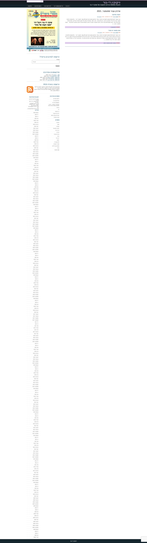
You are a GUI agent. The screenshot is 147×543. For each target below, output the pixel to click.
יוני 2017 (36, 323)
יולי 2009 (36, 507)
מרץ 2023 (36, 190)
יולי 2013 (36, 413)
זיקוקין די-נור (111, 2)
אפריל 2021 (36, 235)
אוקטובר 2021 (35, 224)
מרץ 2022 (36, 214)
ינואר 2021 (36, 241)
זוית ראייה (57, 130)
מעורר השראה (56, 144)
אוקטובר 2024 (35, 153)
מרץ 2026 (36, 122)
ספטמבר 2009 (35, 503)
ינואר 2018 (36, 312)
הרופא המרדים (56, 98)
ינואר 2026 (36, 126)
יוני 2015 (36, 368)
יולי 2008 (36, 531)
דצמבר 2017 (35, 314)
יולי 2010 (36, 484)
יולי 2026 (36, 114)
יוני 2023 (36, 185)
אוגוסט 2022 (35, 204)
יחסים (105, 42)
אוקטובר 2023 (35, 177)
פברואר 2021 (35, 239)
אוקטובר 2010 (35, 478)
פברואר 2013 (35, 423)
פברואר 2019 (35, 286)
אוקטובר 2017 (35, 318)
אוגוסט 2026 (35, 112)
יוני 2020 (36, 255)
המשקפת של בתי (55, 102)
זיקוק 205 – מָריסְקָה (54, 78)
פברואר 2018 (35, 310)
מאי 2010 (36, 488)
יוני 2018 (36, 302)
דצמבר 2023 (35, 173)
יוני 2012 (36, 439)
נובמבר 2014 (35, 382)
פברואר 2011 (35, 470)
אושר (58, 124)
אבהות (57, 122)
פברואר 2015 (35, 376)
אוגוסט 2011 (35, 458)
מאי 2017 (36, 325)
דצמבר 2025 (35, 128)
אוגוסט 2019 (35, 275)
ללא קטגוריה (113, 27)
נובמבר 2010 (35, 476)
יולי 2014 (36, 390)
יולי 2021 (36, 230)
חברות (58, 132)
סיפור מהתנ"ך (56, 117)
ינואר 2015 (36, 378)
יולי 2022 (36, 206)
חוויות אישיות (56, 134)
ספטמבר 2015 (35, 363)
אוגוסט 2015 (35, 365)
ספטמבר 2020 (35, 249)
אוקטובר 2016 (35, 339)
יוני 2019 (36, 278)
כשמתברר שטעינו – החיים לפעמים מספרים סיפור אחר (53, 105)
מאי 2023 (36, 186)
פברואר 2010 (35, 494)
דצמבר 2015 (35, 357)
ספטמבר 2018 (35, 296)
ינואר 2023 (36, 194)
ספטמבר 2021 (35, 226)
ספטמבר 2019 (35, 273)
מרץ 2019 (36, 284)
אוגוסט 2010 (35, 482)
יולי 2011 (36, 460)
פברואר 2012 (35, 447)
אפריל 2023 (36, 188)
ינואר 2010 (36, 496)
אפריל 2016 (36, 349)
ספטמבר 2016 (35, 341)
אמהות (114, 42)
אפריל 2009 (36, 513)
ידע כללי (57, 138)
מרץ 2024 (36, 167)
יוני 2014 (36, 392)
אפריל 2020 (36, 259)
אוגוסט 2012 (35, 435)
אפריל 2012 (36, 443)
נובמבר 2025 (35, 130)
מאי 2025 (36, 140)
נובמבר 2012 (35, 429)
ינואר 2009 (36, 519)
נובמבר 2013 (35, 406)
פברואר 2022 (35, 216)
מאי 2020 (36, 257)
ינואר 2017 (36, 333)
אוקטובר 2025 (35, 132)
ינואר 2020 (36, 265)
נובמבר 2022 (35, 198)
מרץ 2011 (36, 468)
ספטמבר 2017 (35, 320)
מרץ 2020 (36, 261)
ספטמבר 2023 (35, 179)
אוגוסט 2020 (35, 251)
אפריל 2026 (36, 120)
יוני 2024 (36, 161)
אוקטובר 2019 (35, 271)
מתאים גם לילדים (55, 145)
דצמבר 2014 (35, 380)
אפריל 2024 (36, 165)
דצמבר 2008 (35, 521)
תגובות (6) (99, 16)
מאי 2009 (36, 511)
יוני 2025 (36, 138)
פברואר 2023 (35, 192)
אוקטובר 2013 (35, 408)
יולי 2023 (36, 183)
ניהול (58, 147)
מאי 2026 (36, 118)
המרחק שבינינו (56, 100)
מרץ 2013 (36, 421)
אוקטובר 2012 (35, 431)
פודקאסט (30, 6)
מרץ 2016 (36, 351)
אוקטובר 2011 (35, 455)
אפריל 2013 (36, 419)
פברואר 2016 (35, 353)
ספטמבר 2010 (35, 480)
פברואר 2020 (35, 263)
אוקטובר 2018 (35, 294)
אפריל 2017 (36, 327)
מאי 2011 (36, 464)
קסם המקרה (56, 149)
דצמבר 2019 (35, 267)
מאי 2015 (36, 370)
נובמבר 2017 (35, 316)
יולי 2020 (36, 253)
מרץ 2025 (36, 143)
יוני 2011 (36, 462)
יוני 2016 (36, 345)
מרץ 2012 (36, 445)
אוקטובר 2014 (35, 384)
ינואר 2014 (36, 402)
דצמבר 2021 (35, 220)
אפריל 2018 (36, 306)
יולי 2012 (36, 437)
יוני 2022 (36, 208)
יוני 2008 (36, 533)
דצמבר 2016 (35, 335)
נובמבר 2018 (35, 292)
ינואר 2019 (36, 288)
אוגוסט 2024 (35, 157)
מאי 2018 (36, 304)
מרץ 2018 (36, 308)
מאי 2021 (36, 233)
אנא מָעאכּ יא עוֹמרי (114, 30)
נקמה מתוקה (116, 14)
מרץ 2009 (36, 515)
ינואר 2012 (36, 449)
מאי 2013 (36, 417)
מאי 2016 (36, 347)
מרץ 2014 (36, 398)
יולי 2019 (36, 276)
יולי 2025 (36, 136)
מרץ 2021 (36, 237)
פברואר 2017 (35, 331)
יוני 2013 (36, 415)
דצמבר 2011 (35, 451)
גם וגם (58, 107)
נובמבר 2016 (35, 337)
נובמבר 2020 (35, 245)
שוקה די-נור (115, 16)
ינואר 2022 (36, 218)
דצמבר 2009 (35, 498)
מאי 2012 (36, 441)
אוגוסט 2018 (35, 298)
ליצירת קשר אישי (47, 6)
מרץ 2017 (36, 329)
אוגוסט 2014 (35, 388)
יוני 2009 (36, 509)
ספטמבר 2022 (35, 202)
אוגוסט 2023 (35, 181)
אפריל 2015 (36, 372)
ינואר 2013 (36, 425)
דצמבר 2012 (35, 427)
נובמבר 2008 (35, 523)
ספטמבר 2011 (35, 457)
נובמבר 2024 (35, 151)
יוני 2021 (36, 231)
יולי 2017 (36, 321)
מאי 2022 (36, 210)
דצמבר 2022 (35, 196)
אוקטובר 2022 (35, 200)
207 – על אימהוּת (55, 76)
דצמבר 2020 (35, 243)
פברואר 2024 (35, 169)
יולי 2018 (36, 300)
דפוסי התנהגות (109, 42)
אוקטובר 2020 (35, 247)
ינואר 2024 (36, 171)
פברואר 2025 (35, 145)
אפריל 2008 (36, 537)
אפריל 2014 (36, 396)
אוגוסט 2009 (35, 505)
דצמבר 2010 (35, 474)
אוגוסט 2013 (35, 412)
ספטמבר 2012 (35, 433)
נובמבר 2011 (35, 453)
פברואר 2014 (35, 400)
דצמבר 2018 (35, 290)
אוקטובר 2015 (35, 361)
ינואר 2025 (36, 147)
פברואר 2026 (35, 124)
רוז (58, 109)
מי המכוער (57, 111)
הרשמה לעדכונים (38, 6)
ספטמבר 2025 (35, 134)
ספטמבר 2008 (35, 527)
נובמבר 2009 (35, 500)
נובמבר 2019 (35, 269)
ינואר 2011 (36, 472)
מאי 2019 (36, 280)
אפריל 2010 (36, 490)
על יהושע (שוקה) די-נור (58, 6)
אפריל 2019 (36, 282)
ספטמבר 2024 (35, 155)
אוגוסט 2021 (35, 228)
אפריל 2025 (36, 141)
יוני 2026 (36, 116)
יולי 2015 (36, 367)
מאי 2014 (36, 394)
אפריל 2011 (36, 466)
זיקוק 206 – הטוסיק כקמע (53, 77)
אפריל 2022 (36, 212)
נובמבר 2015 (35, 359)
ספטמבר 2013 (35, 410)
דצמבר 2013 (35, 404)
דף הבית (67, 6)
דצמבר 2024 (35, 149)
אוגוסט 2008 (35, 529)
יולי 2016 (36, 343)
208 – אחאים (56, 75)
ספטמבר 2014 (35, 386)
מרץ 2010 (36, 492)
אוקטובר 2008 (35, 525)
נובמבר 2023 (35, 175)
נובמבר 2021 (35, 222)
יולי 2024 (36, 159)
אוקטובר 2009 (35, 502)
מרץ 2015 (36, 374)
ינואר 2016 (36, 355)
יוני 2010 (36, 486)
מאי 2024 (36, 163)
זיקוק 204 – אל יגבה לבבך (53, 80)
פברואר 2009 (35, 517)
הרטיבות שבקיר (56, 113)
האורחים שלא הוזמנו (55, 115)
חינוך (58, 136)
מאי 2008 (36, 535)
